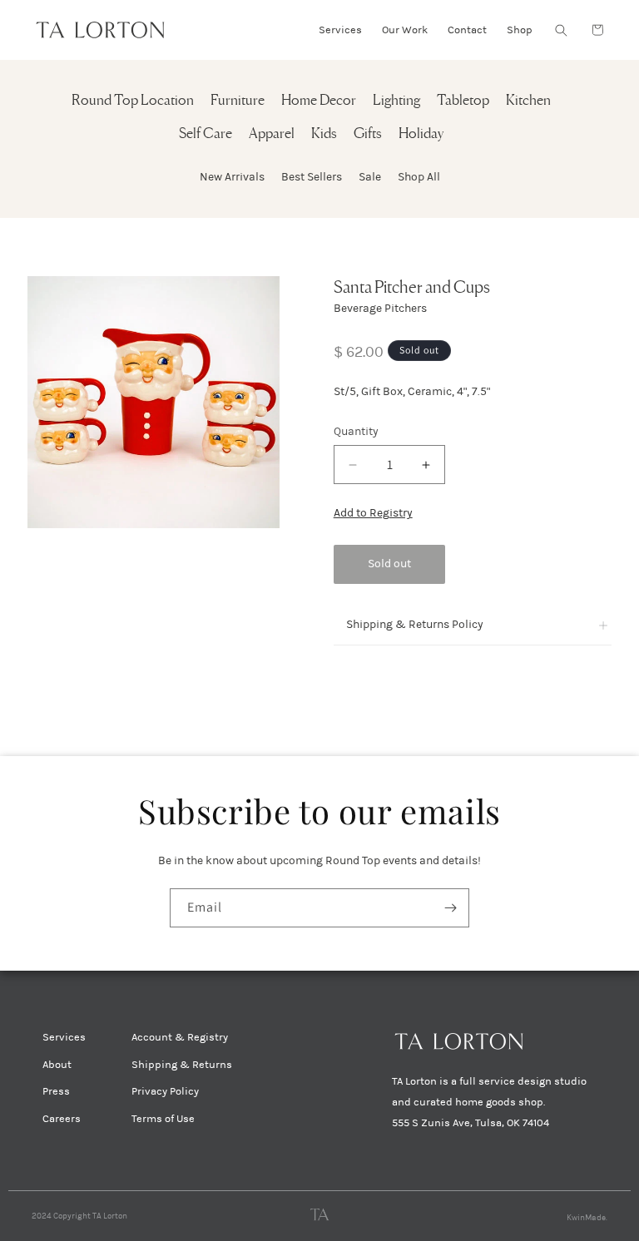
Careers (61, 1119)
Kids (324, 134)
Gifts (368, 134)
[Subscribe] (450, 907)
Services (64, 1037)
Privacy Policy (165, 1091)
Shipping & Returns (181, 1064)
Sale (370, 177)
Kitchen (528, 101)
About (57, 1064)
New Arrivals (232, 177)
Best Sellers (311, 177)
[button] (560, 30)
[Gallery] (153, 402)
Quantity (356, 431)
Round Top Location (133, 101)
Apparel (272, 134)
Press (56, 1091)
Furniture (238, 101)
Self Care (205, 134)
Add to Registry (373, 513)
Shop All (419, 177)
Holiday (421, 134)
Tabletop (463, 101)
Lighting (396, 101)
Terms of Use (163, 1119)
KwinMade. (587, 1218)
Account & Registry (179, 1037)
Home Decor (318, 101)
